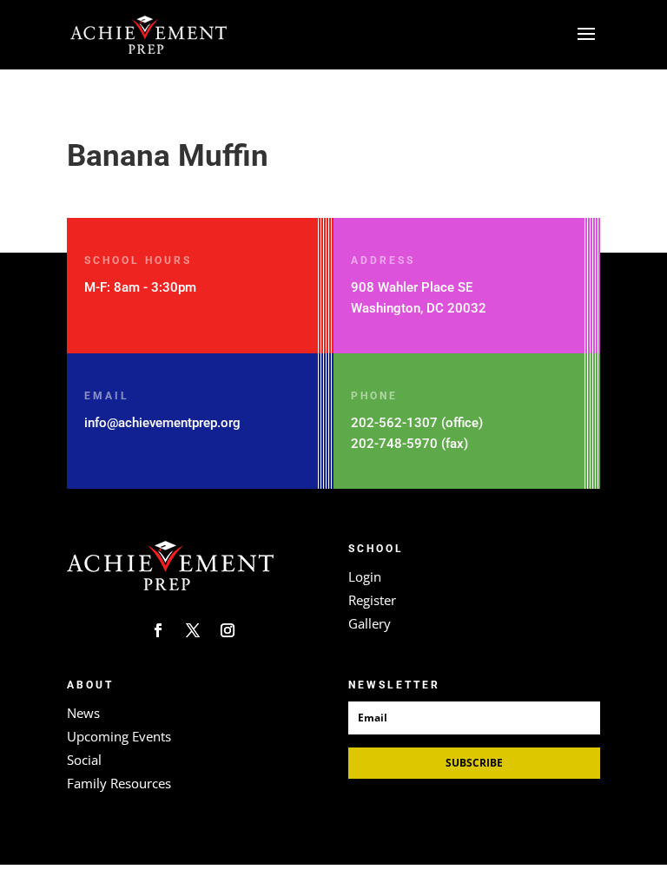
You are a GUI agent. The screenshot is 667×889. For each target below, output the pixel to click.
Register (372, 600)
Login (364, 576)
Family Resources (119, 783)
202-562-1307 (394, 423)
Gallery (369, 623)
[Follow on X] (193, 630)
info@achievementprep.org (162, 423)
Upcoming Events (119, 736)
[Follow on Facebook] (158, 630)
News (83, 712)
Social (84, 759)
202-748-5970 (394, 443)
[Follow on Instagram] (227, 630)
